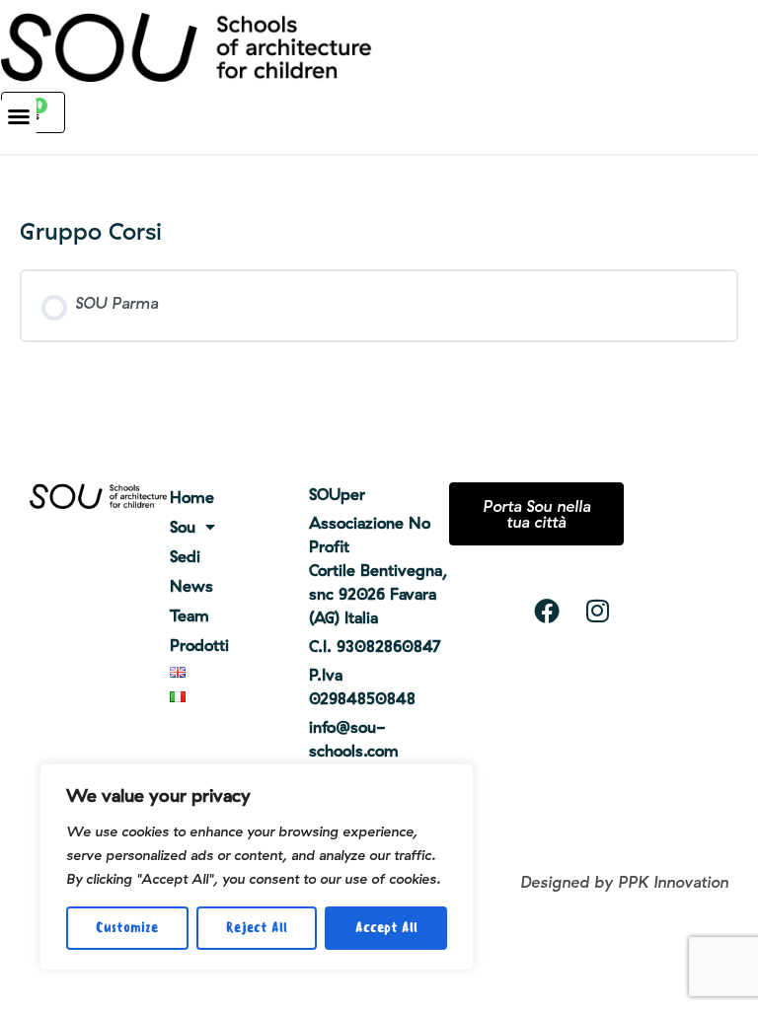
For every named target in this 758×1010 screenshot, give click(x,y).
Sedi (185, 556)
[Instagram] (598, 610)
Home (192, 497)
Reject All (256, 927)
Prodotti (199, 645)
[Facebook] (546, 610)
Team (189, 615)
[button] (19, 116)
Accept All (386, 927)
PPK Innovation (673, 882)
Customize (127, 927)
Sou (182, 527)
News (191, 586)
